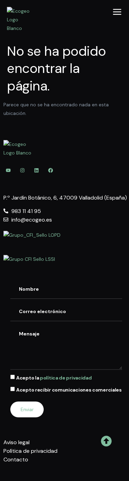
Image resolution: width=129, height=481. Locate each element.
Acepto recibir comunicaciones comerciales (69, 390)
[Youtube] (8, 170)
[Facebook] (50, 170)
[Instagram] (22, 170)
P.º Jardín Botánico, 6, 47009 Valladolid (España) (65, 197)
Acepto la (54, 378)
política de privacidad (66, 378)
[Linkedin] (36, 170)
